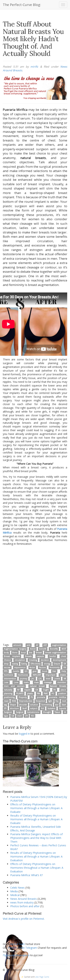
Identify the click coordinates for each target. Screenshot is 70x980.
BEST (64, 649)
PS (32, 697)
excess (7, 667)
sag (5, 704)
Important (50, 675)
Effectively (36, 663)
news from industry (22, 902)
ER (65, 663)
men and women (14, 686)
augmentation (59, 645)
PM (38, 693)
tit (65, 712)
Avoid (32, 649)
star (56, 704)
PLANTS (19, 693)
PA (54, 689)
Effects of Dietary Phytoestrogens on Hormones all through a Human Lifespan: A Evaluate (36, 808)
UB (12, 716)
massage (48, 682)
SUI (42, 708)
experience (20, 667)
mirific (34, 66)
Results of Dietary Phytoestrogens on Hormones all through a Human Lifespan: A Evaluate (36, 819)
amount (17, 645)
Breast (39, 652)
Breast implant (12, 656)
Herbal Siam (17, 944)
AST (45, 645)
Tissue (57, 712)
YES (32, 716)
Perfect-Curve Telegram (22, 947)
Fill (64, 667)
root (64, 701)
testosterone (33, 712)
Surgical (19, 712)
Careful (52, 656)
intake (63, 675)
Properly (23, 697)
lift (65, 678)
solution (34, 704)
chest (63, 656)
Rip (57, 701)
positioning (9, 697)
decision (45, 660)
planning (8, 693)
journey (23, 678)
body (6, 652)
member (61, 682)
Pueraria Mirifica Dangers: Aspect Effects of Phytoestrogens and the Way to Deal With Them (36, 837)
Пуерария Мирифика (16, 955)
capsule (40, 656)
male (26, 682)
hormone (8, 675)
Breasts (28, 656)
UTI (26, 716)
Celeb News (17, 887)
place (63, 689)
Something (46, 704)
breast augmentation (55, 652)
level (48, 678)
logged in (24, 733)
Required (40, 701)
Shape (13, 704)
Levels (57, 678)
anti (28, 645)
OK (36, 689)
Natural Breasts (58, 686)
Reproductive (25, 701)
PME (46, 693)
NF (18, 689)
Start (64, 704)
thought (47, 712)
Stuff (24, 708)
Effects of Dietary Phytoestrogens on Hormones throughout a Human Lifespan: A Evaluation (36, 867)
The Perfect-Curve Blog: (22, 4)
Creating (33, 660)
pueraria (41, 697)
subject (33, 708)
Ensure (57, 663)
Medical (15, 895)
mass (36, 682)
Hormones (23, 675)
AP (37, 645)
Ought (46, 689)
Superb (62, 708)
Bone (15, 652)
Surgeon (8, 712)
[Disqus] (35, 594)
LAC (33, 678)
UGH (19, 716)
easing (15, 663)
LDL (40, 678)
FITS (5, 671)
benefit (42, 649)
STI (5, 708)
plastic (30, 693)
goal (35, 671)
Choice (7, 660)
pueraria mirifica (57, 697)
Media (14, 891)
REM (14, 701)
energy (47, 663)
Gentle (16, 671)
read (6, 701)
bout (23, 652)
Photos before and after (25, 906)
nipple (27, 689)
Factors (42, 667)
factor (32, 667)
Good (44, 671)
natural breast (37, 686)
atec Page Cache (42, 977)
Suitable (51, 708)
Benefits (54, 649)
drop (6, 663)
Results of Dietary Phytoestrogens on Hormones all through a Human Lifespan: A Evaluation (36, 856)
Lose (6, 682)
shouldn (23, 704)
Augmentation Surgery (15, 649)
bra (30, 652)
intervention (10, 678)
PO (53, 693)
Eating (24, 663)
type (6, 716)
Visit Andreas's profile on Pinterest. (24, 918)
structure (14, 708)
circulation (20, 660)
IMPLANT (37, 675)
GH (25, 671)
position (62, 693)
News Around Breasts (23, 899)
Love (16, 682)
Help (63, 671)
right (50, 701)
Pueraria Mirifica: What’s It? (26, 875)
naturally (8, 689)
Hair (54, 671)
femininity (55, 667)
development (59, 660)
